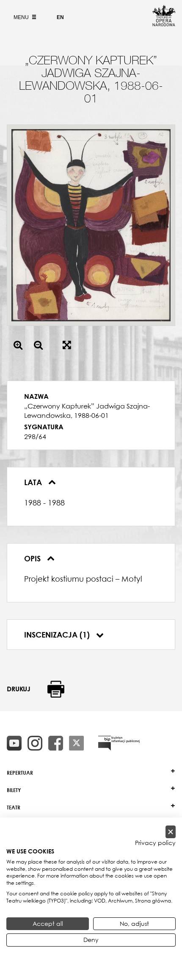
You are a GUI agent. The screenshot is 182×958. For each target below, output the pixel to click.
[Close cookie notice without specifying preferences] (170, 832)
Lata (34, 482)
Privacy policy (155, 842)
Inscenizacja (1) (58, 634)
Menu (22, 17)
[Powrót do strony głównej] (163, 23)
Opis (33, 558)
